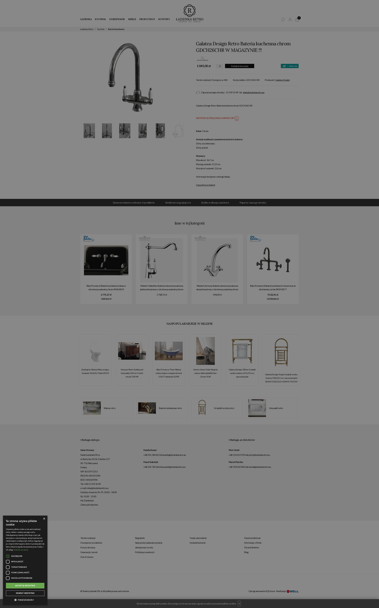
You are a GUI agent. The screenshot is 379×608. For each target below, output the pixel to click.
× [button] (44, 519)
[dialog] (189, 304)
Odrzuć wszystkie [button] (25, 593)
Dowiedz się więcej (20, 549)
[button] (25, 600)
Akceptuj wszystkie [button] (25, 585)
